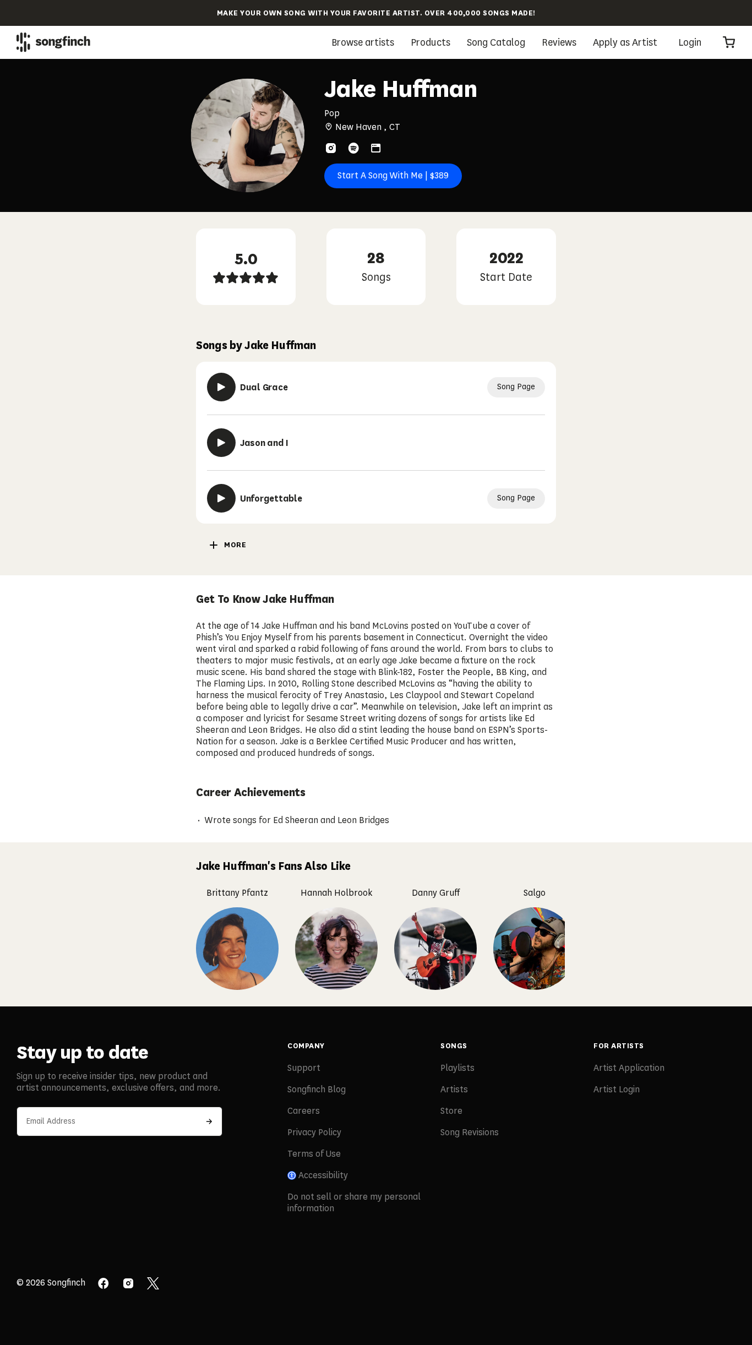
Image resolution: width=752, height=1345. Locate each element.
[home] (53, 42)
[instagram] (330, 148)
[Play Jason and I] (221, 442)
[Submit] (209, 1121)
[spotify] (353, 148)
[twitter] (153, 1284)
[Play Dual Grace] (221, 387)
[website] (376, 148)
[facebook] (103, 1284)
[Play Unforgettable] (221, 498)
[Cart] (728, 42)
